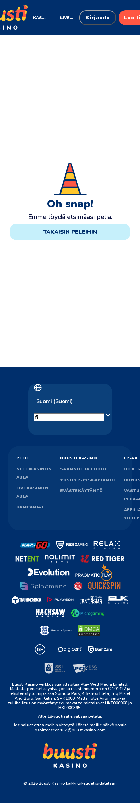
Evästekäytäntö (81, 490)
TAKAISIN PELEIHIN (70, 232)
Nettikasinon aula (34, 473)
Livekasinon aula (32, 492)
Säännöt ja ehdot (83, 469)
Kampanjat (30, 507)
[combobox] (73, 401)
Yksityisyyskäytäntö (88, 480)
